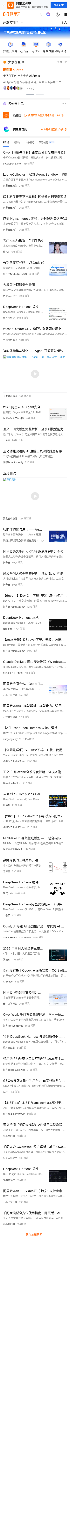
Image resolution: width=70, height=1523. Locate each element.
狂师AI (6, 805)
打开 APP (59, 5)
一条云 (6, 440)
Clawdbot (8, 981)
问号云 (6, 562)
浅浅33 (6, 959)
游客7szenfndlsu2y (13, 462)
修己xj (6, 251)
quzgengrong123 (12, 739)
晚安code (8, 893)
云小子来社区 (10, 694)
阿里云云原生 (10, 185)
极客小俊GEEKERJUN (15, 273)
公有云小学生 (10, 1157)
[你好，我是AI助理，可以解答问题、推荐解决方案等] (48, 14)
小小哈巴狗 (9, 1135)
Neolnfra (7, 628)
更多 (64, 103)
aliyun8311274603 (13, 672)
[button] (30, 94)
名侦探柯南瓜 (10, 339)
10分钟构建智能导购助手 (54, 129)
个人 (64, 22)
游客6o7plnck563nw (14, 606)
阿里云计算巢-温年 (13, 849)
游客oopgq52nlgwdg (14, 1069)
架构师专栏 (9, 1180)
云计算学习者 (10, 716)
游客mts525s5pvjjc (13, 1025)
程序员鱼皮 (9, 317)
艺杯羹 (6, 871)
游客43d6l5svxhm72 (14, 1113)
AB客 (6, 1091)
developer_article (12, 163)
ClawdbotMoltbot (12, 783)
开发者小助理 (10, 396)
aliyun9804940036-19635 (17, 937)
